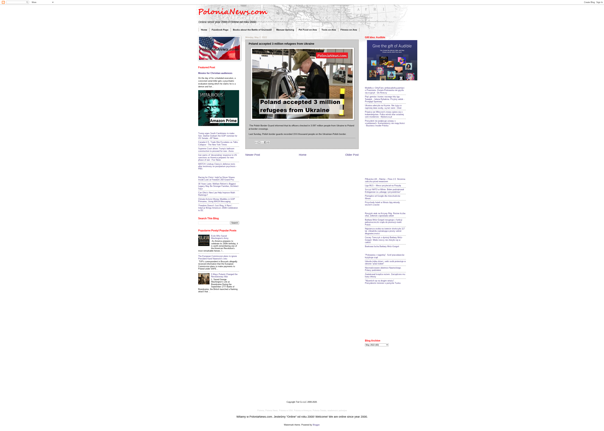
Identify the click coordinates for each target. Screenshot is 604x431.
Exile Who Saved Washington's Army (220, 237)
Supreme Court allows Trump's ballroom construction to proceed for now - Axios (216, 149)
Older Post (352, 154)
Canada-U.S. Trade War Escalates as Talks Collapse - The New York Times (218, 143)
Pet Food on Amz (308, 29)
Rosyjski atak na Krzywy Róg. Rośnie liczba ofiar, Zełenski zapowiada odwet (385, 214)
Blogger (316, 425)
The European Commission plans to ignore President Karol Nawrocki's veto (217, 257)
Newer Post (252, 154)
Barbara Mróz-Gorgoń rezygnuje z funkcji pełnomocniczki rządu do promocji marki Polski (383, 222)
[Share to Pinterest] (268, 142)
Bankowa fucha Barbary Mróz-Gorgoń (382, 246)
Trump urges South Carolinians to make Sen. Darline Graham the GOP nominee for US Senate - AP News (217, 135)
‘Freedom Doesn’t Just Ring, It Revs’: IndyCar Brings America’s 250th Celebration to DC (218, 208)
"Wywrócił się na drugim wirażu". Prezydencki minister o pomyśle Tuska (382, 282)
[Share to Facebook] (265, 142)
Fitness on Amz (349, 29)
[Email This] (256, 142)
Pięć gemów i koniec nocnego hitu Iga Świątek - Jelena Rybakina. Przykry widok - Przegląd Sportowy (385, 99)
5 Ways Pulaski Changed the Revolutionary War (224, 275)
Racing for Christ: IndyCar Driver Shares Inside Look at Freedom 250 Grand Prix (216, 178)
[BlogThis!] (259, 142)
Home (204, 29)
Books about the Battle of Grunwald (252, 29)
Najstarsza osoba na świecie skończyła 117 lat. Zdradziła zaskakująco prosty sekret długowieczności (385, 231)
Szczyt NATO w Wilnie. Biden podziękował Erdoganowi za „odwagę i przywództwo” (384, 190)
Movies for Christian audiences (215, 73)
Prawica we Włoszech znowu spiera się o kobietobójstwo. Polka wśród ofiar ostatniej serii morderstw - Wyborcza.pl (384, 114)
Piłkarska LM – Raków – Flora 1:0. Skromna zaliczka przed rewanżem (385, 180)
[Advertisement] (388, 152)
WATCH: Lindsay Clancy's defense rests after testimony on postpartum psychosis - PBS (217, 166)
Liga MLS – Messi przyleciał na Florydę (383, 185)
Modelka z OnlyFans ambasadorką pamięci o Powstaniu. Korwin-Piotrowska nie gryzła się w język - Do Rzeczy (384, 90)
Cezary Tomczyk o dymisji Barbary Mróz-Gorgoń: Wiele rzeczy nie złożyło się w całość (384, 239)
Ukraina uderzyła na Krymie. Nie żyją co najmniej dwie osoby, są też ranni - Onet (383, 106)
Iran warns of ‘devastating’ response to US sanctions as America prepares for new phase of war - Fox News (217, 157)
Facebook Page (220, 29)
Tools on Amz (329, 29)
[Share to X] (262, 142)
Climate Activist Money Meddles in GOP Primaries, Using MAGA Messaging (216, 200)
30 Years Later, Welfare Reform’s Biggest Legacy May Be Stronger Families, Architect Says (218, 186)
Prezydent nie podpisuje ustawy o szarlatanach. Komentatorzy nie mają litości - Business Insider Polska (385, 123)
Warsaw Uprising (285, 29)
